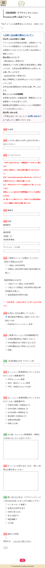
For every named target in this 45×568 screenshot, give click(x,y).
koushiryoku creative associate (23, 566)
